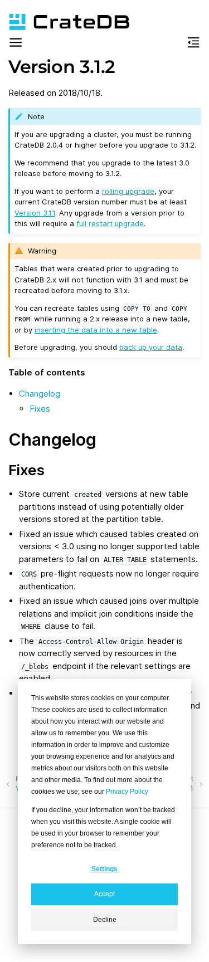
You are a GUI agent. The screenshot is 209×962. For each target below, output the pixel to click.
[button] (15, 44)
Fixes (40, 408)
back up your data (150, 347)
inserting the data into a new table (96, 329)
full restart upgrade (110, 223)
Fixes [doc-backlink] (26, 469)
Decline (104, 920)
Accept (104, 894)
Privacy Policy (127, 791)
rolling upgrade (128, 191)
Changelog (39, 393)
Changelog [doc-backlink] (52, 439)
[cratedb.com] (64, 22)
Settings (104, 869)
